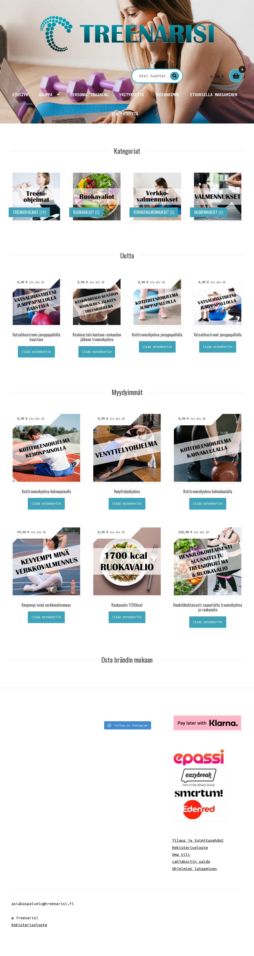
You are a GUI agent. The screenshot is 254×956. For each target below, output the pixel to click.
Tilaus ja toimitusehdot (197, 840)
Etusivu (20, 94)
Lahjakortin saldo (191, 861)
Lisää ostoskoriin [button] (36, 352)
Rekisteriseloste (190, 847)
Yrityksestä (131, 94)
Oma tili (181, 854)
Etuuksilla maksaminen (213, 94)
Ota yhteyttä (124, 114)
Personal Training (89, 94)
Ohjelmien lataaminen (194, 868)
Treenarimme (167, 94)
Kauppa (45, 94)
